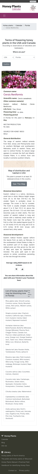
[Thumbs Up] (22, 269)
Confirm (6, 64)
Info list (4, 446)
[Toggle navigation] (4, 16)
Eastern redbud (10, 104)
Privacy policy (24, 470)
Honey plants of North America (13, 456)
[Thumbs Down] (16, 269)
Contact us (12, 470)
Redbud (24, 104)
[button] (4, 79)
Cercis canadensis (24, 98)
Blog (3, 442)
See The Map (19, 184)
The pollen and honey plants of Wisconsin (16, 459)
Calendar (4, 439)
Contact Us (33, 1)
